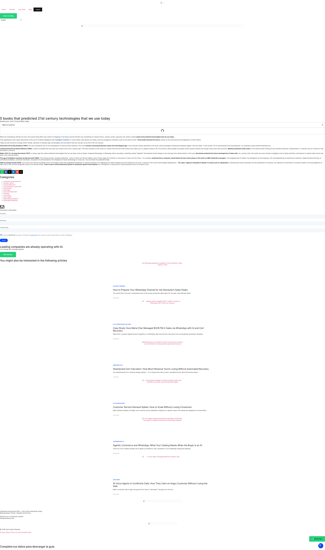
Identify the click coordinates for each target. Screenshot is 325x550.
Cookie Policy (26, 532)
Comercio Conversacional (12, 181)
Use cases (21, 9)
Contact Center (8, 183)
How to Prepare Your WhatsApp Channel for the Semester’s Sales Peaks (150, 290)
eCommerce (7, 188)
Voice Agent (7, 197)
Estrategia (6, 190)
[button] (11, 20)
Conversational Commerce (12, 186)
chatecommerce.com (7, 518)
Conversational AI (9, 185)
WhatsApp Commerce (10, 199)
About (4, 9)
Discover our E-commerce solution (11, 516)
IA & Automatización (10, 192)
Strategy (6, 193)
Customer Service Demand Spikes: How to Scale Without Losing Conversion (152, 407)
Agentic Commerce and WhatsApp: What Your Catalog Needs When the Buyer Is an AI (157, 445)
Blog (30, 9)
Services (12, 9)
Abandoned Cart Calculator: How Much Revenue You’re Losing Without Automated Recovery (161, 369)
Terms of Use (15, 532)
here (107, 160)
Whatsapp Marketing (10, 200)
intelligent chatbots (62, 140)
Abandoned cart (118, 365)
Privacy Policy (4, 532)
